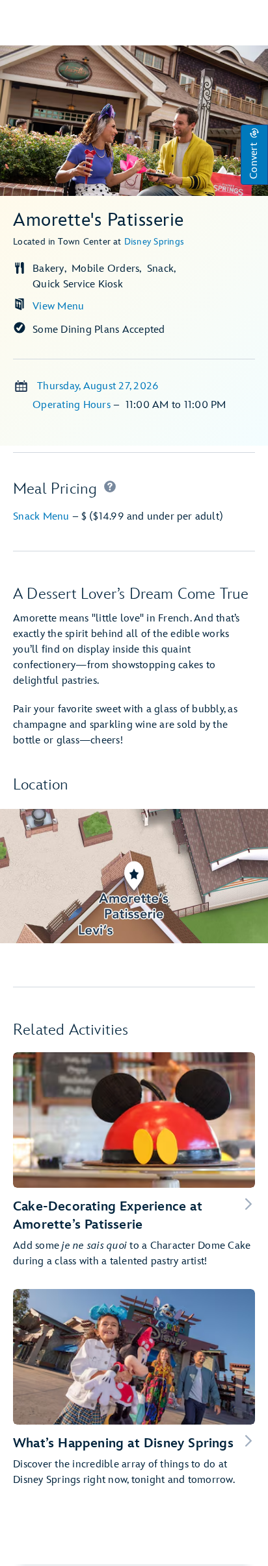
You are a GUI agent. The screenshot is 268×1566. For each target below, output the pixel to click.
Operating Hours (73, 405)
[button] (254, 155)
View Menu (58, 306)
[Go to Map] (134, 876)
